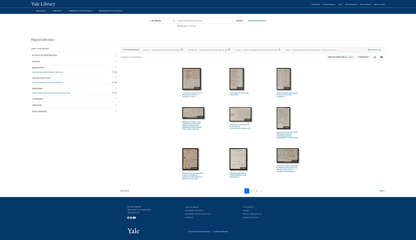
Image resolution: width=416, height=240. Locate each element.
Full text (193, 26)
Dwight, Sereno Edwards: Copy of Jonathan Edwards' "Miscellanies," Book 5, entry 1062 (192, 176)
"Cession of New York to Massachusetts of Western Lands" (192, 95)
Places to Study (379, 4)
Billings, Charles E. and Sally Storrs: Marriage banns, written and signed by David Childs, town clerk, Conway (192, 125)
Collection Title (41, 78)
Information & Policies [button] (110, 11)
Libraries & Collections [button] (79, 11)
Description (183, 26)
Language (37, 99)
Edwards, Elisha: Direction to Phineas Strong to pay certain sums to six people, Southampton (287, 168)
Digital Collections (42, 40)
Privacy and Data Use (252, 214)
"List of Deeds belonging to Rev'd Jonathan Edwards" (287, 95)
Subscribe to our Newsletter (198, 214)
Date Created (39, 111)
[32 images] (190, 159)
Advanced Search (257, 21)
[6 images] (238, 159)
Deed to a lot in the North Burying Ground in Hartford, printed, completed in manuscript (287, 135)
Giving (246, 210)
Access (36, 61)
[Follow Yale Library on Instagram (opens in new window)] (131, 218)
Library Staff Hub (250, 217)
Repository (38, 67)
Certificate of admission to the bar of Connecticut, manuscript (240, 126)
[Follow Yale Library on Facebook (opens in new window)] (128, 218)
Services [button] (57, 11)
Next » (139, 57)
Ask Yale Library (351, 4)
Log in (340, 4)
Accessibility (248, 207)
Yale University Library (57, 4)
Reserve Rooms (365, 4)
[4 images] (191, 78)
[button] (240, 20)
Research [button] (40, 11)
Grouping (37, 88)
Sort (340, 57)
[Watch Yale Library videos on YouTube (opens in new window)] (134, 218)
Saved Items (315, 4)
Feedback (189, 217)
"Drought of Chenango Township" (239, 94)
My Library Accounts (194, 210)
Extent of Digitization (44, 55)
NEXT (382, 191)
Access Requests (329, 4)
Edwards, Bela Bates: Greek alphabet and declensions (238, 175)
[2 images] (283, 78)
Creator (36, 105)
